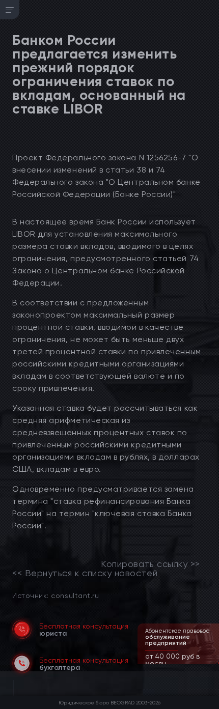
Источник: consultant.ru (55, 595)
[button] (212, 663)
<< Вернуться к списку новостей (84, 573)
